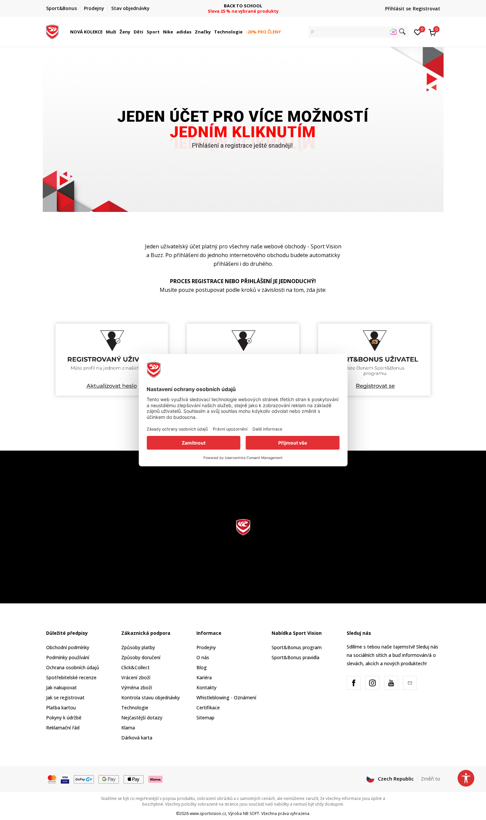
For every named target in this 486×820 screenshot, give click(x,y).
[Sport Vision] (52, 31)
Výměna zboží (136, 687)
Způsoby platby (138, 647)
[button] (104, 32)
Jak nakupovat (61, 687)
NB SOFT (251, 813)
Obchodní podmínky (67, 647)
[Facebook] (353, 683)
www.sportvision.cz (208, 813)
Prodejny (206, 647)
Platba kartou (61, 707)
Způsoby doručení (140, 657)
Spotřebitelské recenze (71, 677)
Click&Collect (135, 667)
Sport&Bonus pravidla (295, 657)
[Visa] (65, 779)
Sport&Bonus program (297, 647)
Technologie (134, 707)
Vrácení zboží (135, 677)
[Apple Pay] (134, 779)
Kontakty (206, 687)
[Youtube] (391, 683)
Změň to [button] (430, 778)
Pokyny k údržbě (64, 717)
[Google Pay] (109, 779)
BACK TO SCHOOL (243, 5)
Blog (201, 667)
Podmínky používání (67, 657)
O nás (202, 657)
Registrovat (426, 8)
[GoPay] (84, 779)
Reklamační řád (62, 727)
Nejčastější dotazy (141, 717)
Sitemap (205, 717)
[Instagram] (372, 683)
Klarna (128, 727)
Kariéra (204, 677)
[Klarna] (155, 779)
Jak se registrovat (65, 697)
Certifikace (208, 707)
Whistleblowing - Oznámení (226, 697)
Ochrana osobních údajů (72, 667)
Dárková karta (136, 737)
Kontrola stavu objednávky (150, 697)
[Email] (410, 683)
